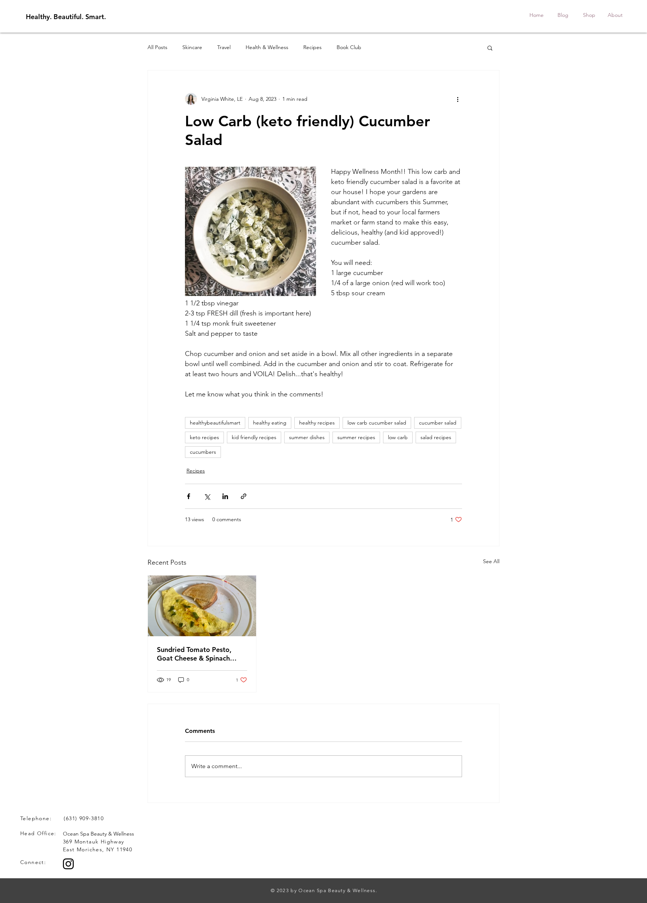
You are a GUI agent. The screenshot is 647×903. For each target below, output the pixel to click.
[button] (489, 48)
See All (491, 561)
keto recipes (204, 437)
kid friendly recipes (254, 437)
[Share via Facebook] (188, 496)
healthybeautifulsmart (215, 422)
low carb (398, 437)
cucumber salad (437, 422)
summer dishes (307, 437)
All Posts (157, 47)
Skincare (192, 47)
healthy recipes (317, 422)
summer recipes (356, 437)
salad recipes (435, 437)
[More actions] (457, 98)
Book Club (349, 47)
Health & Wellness (267, 47)
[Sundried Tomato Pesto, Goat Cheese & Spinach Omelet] (202, 606)
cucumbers (203, 452)
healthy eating (269, 422)
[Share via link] (243, 496)
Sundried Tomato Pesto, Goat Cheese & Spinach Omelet (194, 653)
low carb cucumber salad (376, 422)
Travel (224, 47)
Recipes (312, 47)
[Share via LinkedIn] (225, 496)
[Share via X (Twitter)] (206, 496)
